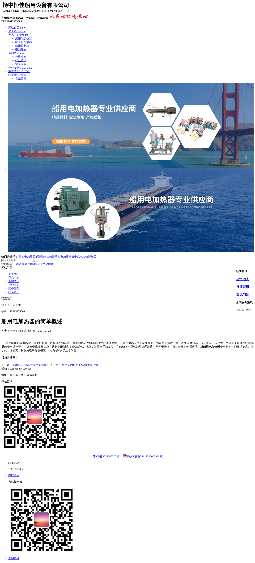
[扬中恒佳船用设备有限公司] (35, 12)
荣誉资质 (19, 71)
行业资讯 (20, 60)
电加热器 (20, 49)
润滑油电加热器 (45, 256)
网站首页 (17, 27)
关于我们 (17, 31)
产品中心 (18, 34)
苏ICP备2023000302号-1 (107, 456)
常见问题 (20, 64)
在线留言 (20, 78)
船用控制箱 (22, 45)
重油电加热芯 (27, 256)
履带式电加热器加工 (83, 256)
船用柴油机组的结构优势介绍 (80, 364)
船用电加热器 (23, 38)
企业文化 (20, 67)
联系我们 (17, 74)
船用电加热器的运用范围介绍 (31, 364)
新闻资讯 (16, 53)
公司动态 (20, 56)
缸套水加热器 (23, 42)
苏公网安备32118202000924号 (144, 456)
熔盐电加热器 (63, 256)
